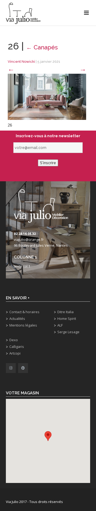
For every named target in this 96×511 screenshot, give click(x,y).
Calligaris (16, 346)
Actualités (17, 318)
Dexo (13, 339)
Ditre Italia (65, 311)
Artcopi (15, 353)
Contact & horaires (24, 311)
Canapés (42, 47)
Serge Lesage (68, 331)
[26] (47, 96)
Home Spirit (66, 318)
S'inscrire (48, 163)
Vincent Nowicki (21, 62)
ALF (60, 325)
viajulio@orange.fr (29, 239)
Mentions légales (23, 325)
